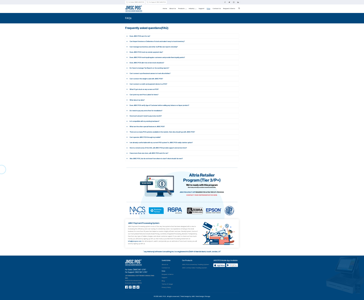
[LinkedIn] (238, 2)
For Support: (157, 2)
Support (201, 8)
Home (165, 8)
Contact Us (217, 8)
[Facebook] (225, 2)
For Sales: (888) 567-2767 (135, 269)
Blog (163, 281)
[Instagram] (234, 2)
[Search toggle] (239, 9)
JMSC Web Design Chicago (200, 296)
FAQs (208, 8)
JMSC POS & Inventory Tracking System (195, 264)
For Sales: (136, 2)
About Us (172, 8)
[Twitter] (229, 2)
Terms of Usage (167, 284)
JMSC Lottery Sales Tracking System (194, 268)
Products (181, 8)
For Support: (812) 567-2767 (136, 272)
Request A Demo (229, 8)
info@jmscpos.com (134, 241)
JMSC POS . (163, 296)
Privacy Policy (166, 287)
